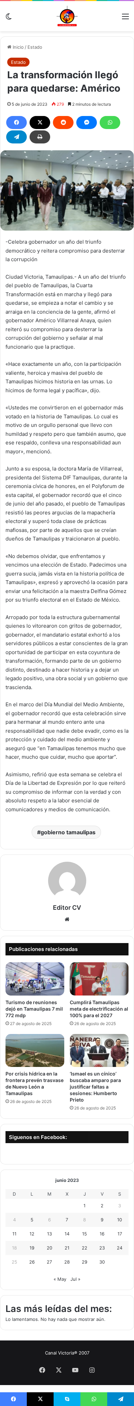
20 (49, 1248)
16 (102, 1233)
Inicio (17, 47)
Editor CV (67, 907)
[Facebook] (16, 122)
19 (32, 1248)
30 (102, 1262)
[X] (40, 122)
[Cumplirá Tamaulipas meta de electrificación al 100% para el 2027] (99, 978)
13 (49, 1233)
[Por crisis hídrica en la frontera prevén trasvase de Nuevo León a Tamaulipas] (34, 1050)
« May (60, 1279)
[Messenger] (86, 122)
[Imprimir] (40, 136)
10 (119, 1219)
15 (84, 1233)
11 (14, 1233)
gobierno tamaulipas (68, 832)
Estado (34, 47)
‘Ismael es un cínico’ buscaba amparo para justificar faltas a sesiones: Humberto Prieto (95, 1087)
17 (120, 1233)
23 (102, 1248)
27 (49, 1262)
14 (67, 1233)
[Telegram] (16, 136)
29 (84, 1262)
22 (84, 1248)
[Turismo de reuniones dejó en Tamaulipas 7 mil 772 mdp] (34, 978)
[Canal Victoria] (67, 16)
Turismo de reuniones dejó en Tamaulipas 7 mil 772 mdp (34, 1008)
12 (32, 1233)
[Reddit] (63, 122)
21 (67, 1248)
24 (119, 1248)
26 (32, 1262)
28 (67, 1262)
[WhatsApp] (110, 122)
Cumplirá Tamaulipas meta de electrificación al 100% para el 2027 (99, 1008)
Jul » (75, 1279)
